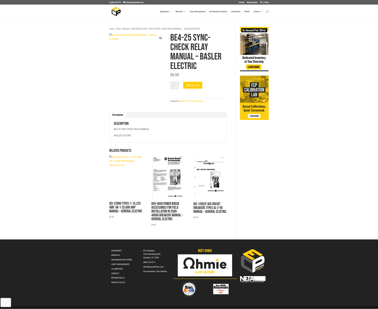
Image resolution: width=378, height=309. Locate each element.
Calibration (236, 11)
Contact (257, 11)
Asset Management (198, 11)
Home (111, 28)
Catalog (241, 2)
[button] (160, 38)
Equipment (164, 11)
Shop (118, 28)
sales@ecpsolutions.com (153, 267)
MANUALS (115, 255)
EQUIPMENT (116, 250)
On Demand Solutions (218, 11)
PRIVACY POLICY (118, 282)
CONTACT (115, 273)
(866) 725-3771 (149, 262)
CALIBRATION (117, 269)
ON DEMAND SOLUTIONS (121, 259)
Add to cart (192, 85)
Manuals (179, 11)
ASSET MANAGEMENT (120, 264)
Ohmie (247, 11)
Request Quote (252, 2)
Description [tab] (117, 114)
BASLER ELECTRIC (139, 28)
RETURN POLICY (118, 278)
